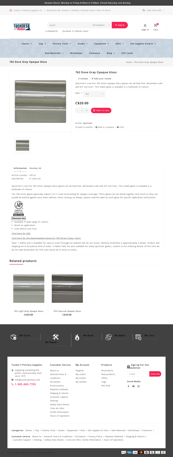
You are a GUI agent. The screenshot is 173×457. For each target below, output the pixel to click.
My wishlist (81, 382)
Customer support (59, 397)
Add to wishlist (86, 127)
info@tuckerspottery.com (27, 379)
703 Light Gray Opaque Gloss (29, 311)
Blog (109, 53)
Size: (78, 93)
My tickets (81, 378)
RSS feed (105, 385)
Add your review (102, 78)
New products (108, 374)
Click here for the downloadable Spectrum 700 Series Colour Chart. (46, 238)
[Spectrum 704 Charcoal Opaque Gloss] (67, 288)
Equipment (100, 43)
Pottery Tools (60, 43)
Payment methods (59, 389)
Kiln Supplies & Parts (141, 43)
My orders (81, 374)
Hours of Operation (59, 416)
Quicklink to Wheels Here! (75, 31)
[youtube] (134, 386)
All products (107, 370)
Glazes (25, 43)
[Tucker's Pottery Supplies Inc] (22, 26)
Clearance (94, 53)
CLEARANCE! (51, 31)
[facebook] (129, 386)
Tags (103, 382)
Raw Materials (53, 53)
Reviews (35, 168)
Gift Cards (127, 53)
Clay (41, 43)
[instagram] (139, 386)
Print (121, 127)
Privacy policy (57, 385)
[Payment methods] (163, 452)
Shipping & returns (59, 393)
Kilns (118, 43)
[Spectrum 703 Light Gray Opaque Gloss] (28, 288)
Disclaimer (55, 382)
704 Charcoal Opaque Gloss (67, 311)
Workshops (76, 53)
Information (20, 168)
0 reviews (83, 78)
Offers (104, 378)
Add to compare (106, 127)
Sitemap (54, 400)
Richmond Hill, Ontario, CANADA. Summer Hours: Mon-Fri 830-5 (79, 10)
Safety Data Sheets (59, 404)
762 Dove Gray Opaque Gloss (149, 62)
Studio (81, 43)
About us (54, 370)
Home (129, 62)
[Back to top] (165, 449)
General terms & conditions (58, 376)
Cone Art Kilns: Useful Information (59, 410)
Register (80, 370)
